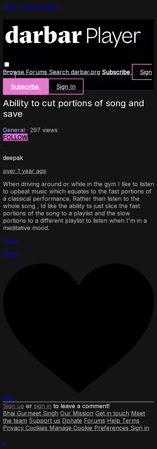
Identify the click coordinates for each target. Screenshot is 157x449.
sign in (42, 406)
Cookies (37, 427)
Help (114, 420)
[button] (6, 64)
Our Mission (76, 413)
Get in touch (112, 413)
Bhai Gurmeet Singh (30, 413)
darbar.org (85, 72)
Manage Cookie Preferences (89, 427)
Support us (44, 420)
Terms (130, 420)
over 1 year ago (24, 170)
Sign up (13, 406)
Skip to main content (31, 7)
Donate (72, 420)
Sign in (139, 427)
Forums (37, 72)
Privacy (14, 427)
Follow (15, 137)
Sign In (66, 86)
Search (60, 72)
